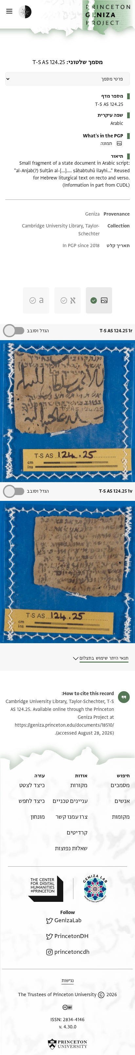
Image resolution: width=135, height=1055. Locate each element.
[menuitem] (120, 785)
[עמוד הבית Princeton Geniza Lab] (90, 889)
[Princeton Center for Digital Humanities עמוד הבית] (45, 889)
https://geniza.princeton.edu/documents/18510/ (64, 725)
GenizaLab (68, 920)
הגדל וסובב (38, 331)
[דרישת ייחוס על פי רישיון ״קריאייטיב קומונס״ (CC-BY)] (67, 1008)
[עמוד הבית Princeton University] (67, 1044)
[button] (108, 17)
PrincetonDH (71, 936)
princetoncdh (71, 952)
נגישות (68, 980)
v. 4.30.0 (67, 1027)
